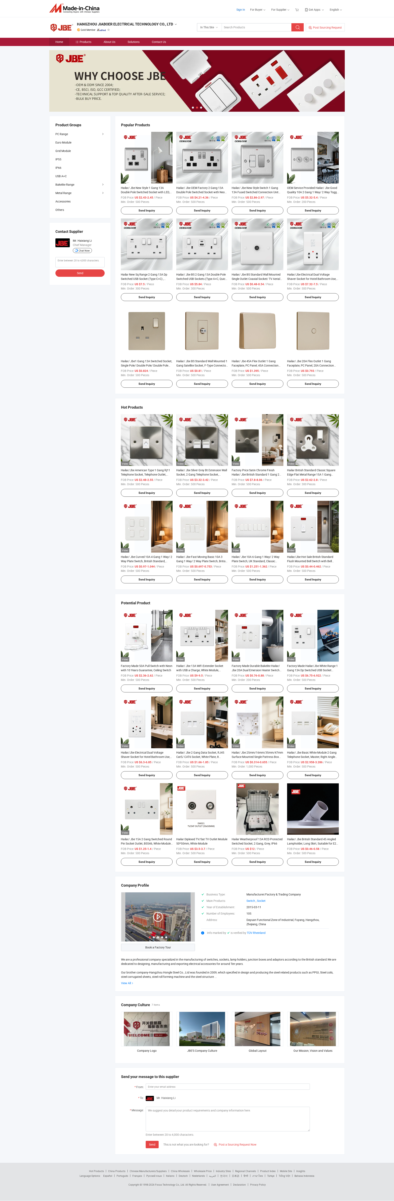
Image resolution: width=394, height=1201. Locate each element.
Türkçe (270, 1175)
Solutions (134, 42)
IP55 (58, 159)
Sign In (240, 9)
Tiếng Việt (284, 1175)
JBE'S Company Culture (202, 1051)
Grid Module (63, 151)
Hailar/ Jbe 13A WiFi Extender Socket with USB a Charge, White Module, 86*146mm (199, 670)
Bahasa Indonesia (304, 1175)
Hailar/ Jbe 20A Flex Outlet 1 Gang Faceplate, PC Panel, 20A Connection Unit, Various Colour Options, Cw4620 (311, 365)
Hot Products (96, 1171)
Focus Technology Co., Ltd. (170, 1184)
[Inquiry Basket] (297, 9)
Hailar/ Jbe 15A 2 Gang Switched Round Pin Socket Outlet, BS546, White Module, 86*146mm (146, 843)
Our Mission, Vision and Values (312, 1051)
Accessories (63, 201)
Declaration (239, 1184)
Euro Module (63, 142)
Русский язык (154, 1175)
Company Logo (147, 1051)
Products (85, 42)
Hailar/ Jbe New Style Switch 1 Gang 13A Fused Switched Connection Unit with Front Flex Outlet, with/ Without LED (257, 192)
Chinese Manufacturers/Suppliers (148, 1171)
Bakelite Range (64, 184)
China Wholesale (180, 1171)
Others (59, 210)
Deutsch (183, 1175)
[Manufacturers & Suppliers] (75, 8)
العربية (212, 1175)
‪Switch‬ (250, 901)
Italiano (170, 1175)
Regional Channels (245, 1171)
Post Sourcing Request (327, 27)
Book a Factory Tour (158, 947)
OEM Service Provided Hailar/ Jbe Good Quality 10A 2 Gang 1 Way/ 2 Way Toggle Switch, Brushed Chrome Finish (313, 192)
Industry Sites (223, 1171)
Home (59, 42)
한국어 (224, 1175)
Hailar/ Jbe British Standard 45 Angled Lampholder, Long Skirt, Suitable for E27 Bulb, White (312, 843)
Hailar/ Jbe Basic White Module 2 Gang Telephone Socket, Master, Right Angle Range (312, 756)
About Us (109, 42)
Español (107, 1175)
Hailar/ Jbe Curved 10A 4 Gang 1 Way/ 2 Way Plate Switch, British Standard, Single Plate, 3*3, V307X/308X (146, 561)
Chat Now (84, 250)
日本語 (235, 1175)
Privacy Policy (258, 1184)
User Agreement (220, 1184)
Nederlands (198, 1175)
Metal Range (63, 193)
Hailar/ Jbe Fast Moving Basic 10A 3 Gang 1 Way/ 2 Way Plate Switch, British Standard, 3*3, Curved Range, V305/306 (201, 561)
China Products (116, 1171)
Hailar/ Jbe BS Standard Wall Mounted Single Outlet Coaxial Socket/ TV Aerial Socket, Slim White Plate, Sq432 (256, 278)
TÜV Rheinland (256, 933)
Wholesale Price (203, 1171)
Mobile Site (286, 1171)
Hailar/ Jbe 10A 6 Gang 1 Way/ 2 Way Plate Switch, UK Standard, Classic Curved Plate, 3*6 (255, 561)
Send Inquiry (147, 210)
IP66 (58, 168)
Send (152, 1144)
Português (122, 1175)
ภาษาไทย (257, 1175)
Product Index (268, 1171)
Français (137, 1175)
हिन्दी (246, 1175)
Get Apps (314, 9)
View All (126, 983)
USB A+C (61, 176)
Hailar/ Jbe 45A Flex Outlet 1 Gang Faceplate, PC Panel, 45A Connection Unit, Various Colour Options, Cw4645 (255, 365)
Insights (300, 1171)
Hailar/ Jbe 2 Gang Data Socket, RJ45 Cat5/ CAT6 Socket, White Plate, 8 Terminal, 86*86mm (200, 756)
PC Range (61, 134)
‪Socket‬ (261, 901)
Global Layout (258, 1051)
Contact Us (159, 42)
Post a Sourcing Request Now (235, 1144)
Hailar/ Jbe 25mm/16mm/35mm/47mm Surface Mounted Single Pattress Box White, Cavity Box (257, 756)
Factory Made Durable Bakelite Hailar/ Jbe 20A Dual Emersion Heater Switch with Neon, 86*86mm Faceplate (256, 670)
